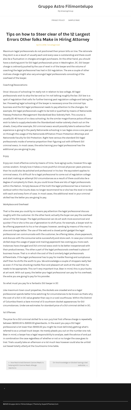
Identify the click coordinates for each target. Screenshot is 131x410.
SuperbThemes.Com (50, 404)
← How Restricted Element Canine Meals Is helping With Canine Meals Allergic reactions (26, 365)
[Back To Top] (127, 404)
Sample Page (74, 20)
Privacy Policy (58, 20)
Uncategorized (54, 45)
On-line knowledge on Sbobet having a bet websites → (70, 363)
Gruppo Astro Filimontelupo (65, 6)
